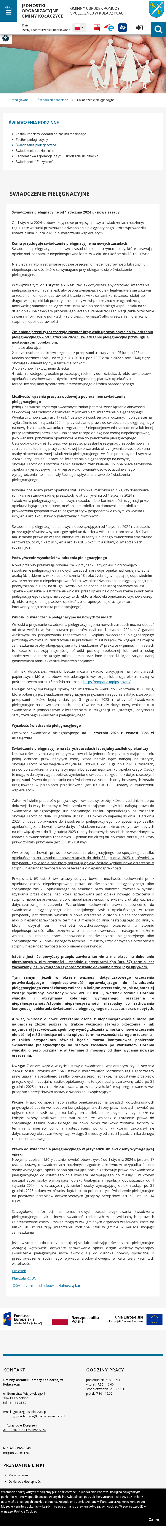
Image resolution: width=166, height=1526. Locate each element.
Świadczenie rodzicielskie (34, 151)
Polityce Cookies (25, 1511)
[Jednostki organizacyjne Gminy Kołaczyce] (153, 11)
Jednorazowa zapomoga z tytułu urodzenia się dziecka (56, 156)
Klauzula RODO (24, 1278)
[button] (79, 27)
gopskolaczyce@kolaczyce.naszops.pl (39, 1416)
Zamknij (154, 1519)
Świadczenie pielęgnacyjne (35, 145)
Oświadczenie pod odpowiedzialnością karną (49, 1285)
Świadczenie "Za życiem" (34, 162)
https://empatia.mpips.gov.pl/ (107, 681)
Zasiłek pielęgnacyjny (31, 140)
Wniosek (19, 1270)
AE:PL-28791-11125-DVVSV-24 (24, 1430)
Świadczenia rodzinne (53, 100)
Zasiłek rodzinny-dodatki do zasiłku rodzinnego (50, 134)
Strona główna (18, 100)
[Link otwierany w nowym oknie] (97, 27)
